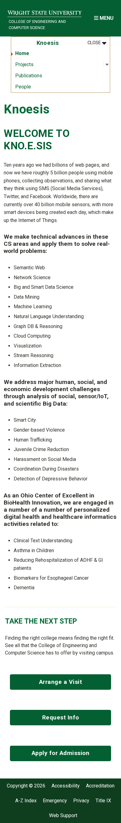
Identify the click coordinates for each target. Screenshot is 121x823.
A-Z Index (26, 800)
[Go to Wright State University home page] (44, 11)
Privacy (81, 800)
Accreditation (100, 785)
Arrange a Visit (60, 681)
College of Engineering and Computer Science (37, 24)
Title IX (103, 800)
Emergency (55, 800)
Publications (28, 76)
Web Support (63, 815)
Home (22, 53)
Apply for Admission (61, 753)
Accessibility (66, 785)
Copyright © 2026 (26, 785)
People (23, 87)
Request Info (60, 717)
